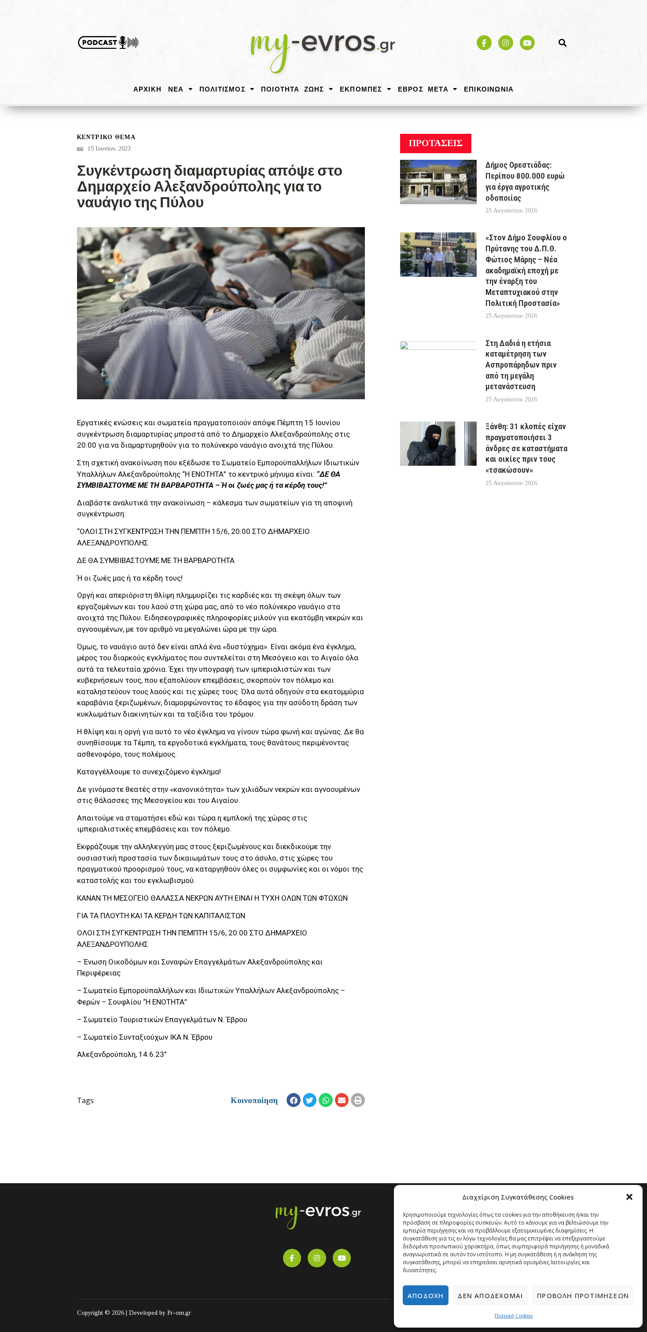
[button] (629, 1196)
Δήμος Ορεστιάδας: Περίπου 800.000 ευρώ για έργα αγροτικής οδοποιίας (525, 181)
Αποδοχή (426, 1295)
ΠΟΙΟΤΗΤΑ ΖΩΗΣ (292, 89)
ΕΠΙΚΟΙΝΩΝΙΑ (489, 89)
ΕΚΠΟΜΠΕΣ (361, 89)
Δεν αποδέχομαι (490, 1295)
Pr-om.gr (179, 1313)
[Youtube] (527, 42)
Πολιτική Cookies (514, 1316)
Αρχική (147, 89)
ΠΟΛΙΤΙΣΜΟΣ (222, 89)
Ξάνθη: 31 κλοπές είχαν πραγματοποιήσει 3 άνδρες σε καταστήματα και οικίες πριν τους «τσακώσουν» (526, 448)
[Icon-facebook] (484, 42)
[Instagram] (505, 42)
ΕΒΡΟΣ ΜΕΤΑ (423, 89)
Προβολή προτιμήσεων (583, 1295)
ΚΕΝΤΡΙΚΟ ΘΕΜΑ (106, 137)
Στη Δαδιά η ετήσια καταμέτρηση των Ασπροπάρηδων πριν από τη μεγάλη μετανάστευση (521, 365)
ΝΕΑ (176, 89)
